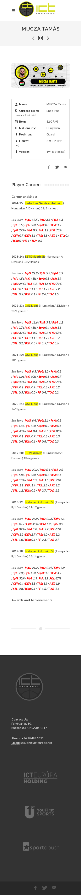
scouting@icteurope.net (36, 742)
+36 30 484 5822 (33, 738)
